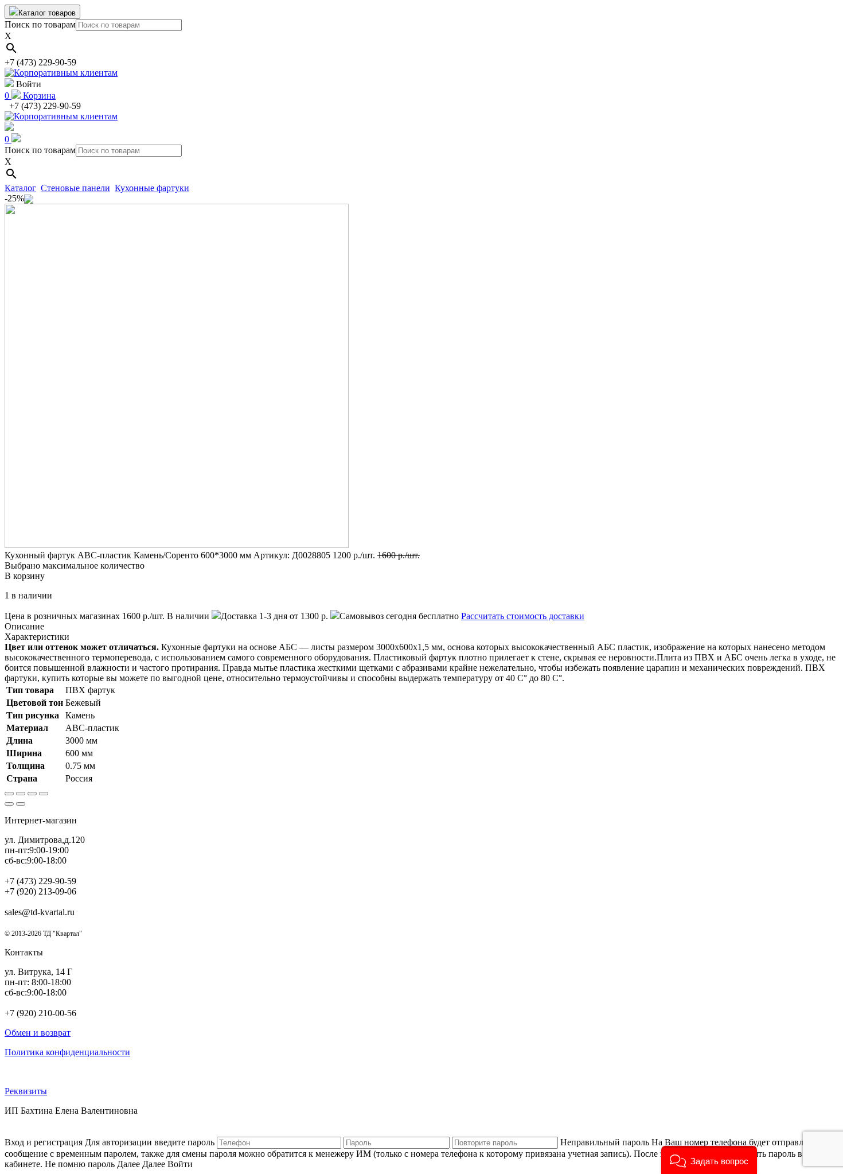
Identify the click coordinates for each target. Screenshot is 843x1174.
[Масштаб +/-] (43, 793)
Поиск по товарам (40, 24)
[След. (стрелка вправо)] (20, 804)
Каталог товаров (47, 13)
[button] (709, 1160)
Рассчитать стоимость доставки (522, 616)
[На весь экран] (32, 793)
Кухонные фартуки (152, 188)
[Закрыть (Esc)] (9, 793)
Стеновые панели (75, 188)
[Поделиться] (20, 793)
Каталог (20, 188)
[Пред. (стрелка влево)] (9, 804)
